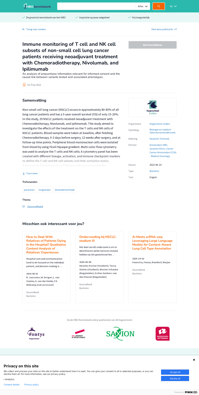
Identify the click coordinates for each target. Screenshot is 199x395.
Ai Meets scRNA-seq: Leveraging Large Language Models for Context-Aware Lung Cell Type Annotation (152, 243)
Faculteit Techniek (159, 138)
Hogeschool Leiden (160, 123)
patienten (29, 189)
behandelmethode (65, 189)
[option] (152, 107)
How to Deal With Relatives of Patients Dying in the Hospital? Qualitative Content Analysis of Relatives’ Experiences (46, 244)
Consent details (11, 384)
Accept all (175, 372)
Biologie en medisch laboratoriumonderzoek (162, 131)
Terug (36, 29)
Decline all (175, 378)
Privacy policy (31, 384)
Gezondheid (32, 292)
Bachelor (154, 171)
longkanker (45, 189)
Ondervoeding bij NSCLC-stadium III (98, 239)
